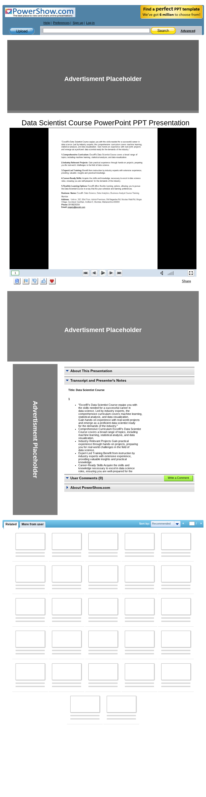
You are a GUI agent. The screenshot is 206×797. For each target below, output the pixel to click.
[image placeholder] (30, 541)
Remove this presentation (17, 281)
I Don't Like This (34, 281)
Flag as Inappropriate (25, 281)
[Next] (111, 273)
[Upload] (22, 31)
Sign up (78, 23)
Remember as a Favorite (52, 281)
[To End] (119, 273)
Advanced (188, 31)
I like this (43, 281)
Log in (90, 23)
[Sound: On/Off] (163, 273)
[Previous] (94, 273)
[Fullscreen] (191, 273)
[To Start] (86, 273)
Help (46, 23)
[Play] (102, 273)
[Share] (178, 281)
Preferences (61, 23)
